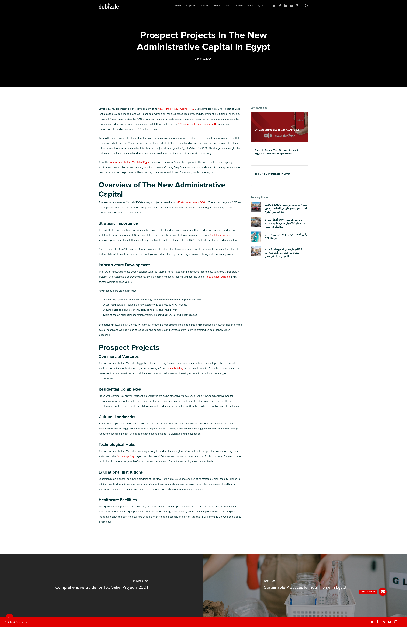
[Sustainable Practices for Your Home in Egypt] (305, 585)
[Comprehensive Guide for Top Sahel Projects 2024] (102, 585)
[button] (383, 592)
